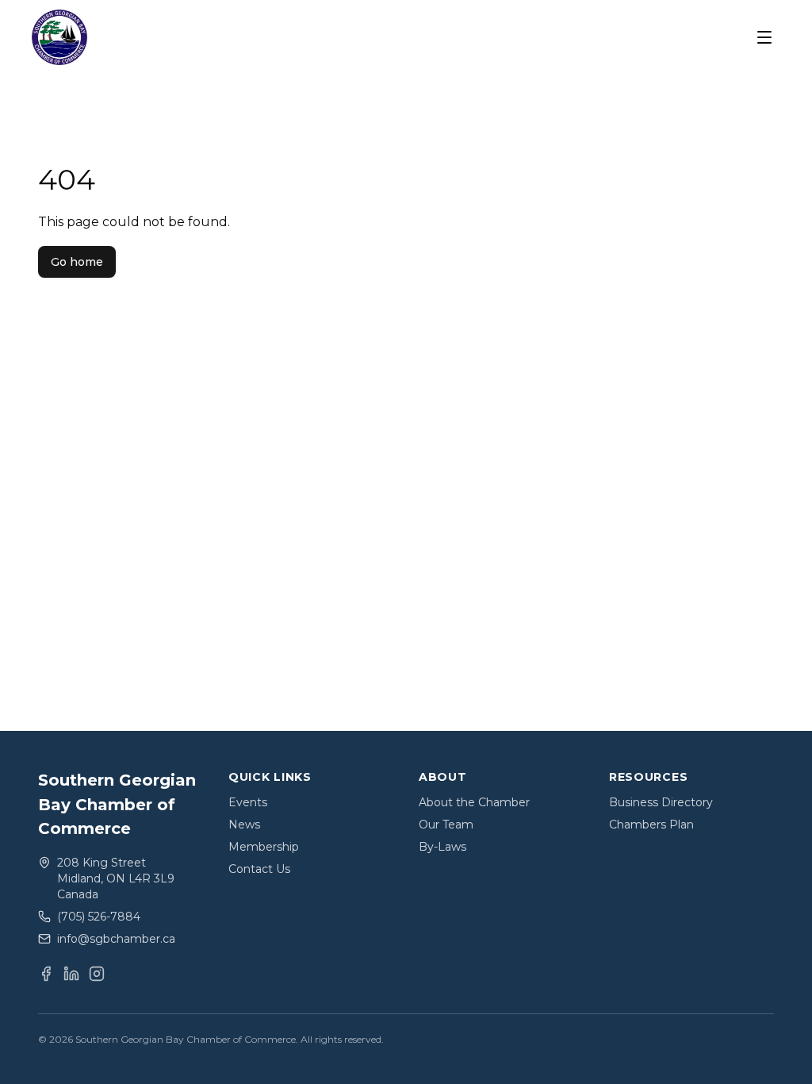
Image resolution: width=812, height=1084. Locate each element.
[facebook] (46, 974)
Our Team (446, 824)
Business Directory (661, 802)
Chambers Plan (651, 824)
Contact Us (259, 869)
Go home (77, 262)
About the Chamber (474, 802)
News (244, 824)
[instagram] (97, 974)
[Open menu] (764, 37)
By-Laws (442, 847)
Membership (263, 847)
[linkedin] (71, 974)
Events (247, 802)
